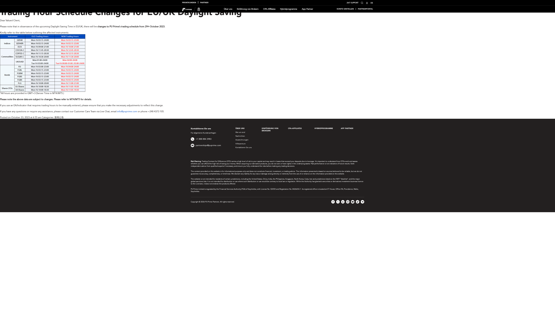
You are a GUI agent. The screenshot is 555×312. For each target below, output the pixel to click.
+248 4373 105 (156, 111)
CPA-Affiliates (269, 9)
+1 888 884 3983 (203, 139)
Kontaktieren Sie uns (243, 147)
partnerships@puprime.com (208, 145)
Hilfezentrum (240, 144)
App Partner (307, 9)
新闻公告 (59, 117)
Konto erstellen (345, 9)
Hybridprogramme (288, 9)
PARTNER (204, 3)
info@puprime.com (127, 111)
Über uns (228, 9)
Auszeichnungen (241, 140)
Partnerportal (365, 9)
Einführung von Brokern (248, 9)
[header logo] (191, 9)
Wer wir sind (240, 132)
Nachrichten (240, 136)
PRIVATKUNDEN (189, 3)
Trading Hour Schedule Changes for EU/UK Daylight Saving (121, 13)
